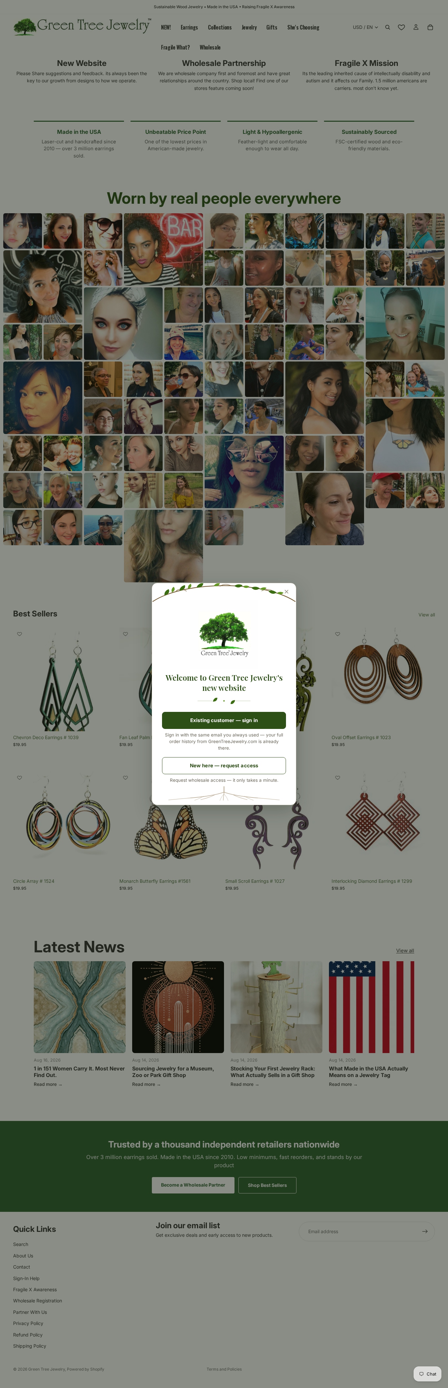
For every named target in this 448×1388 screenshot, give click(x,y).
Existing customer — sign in (224, 720)
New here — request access (224, 765)
